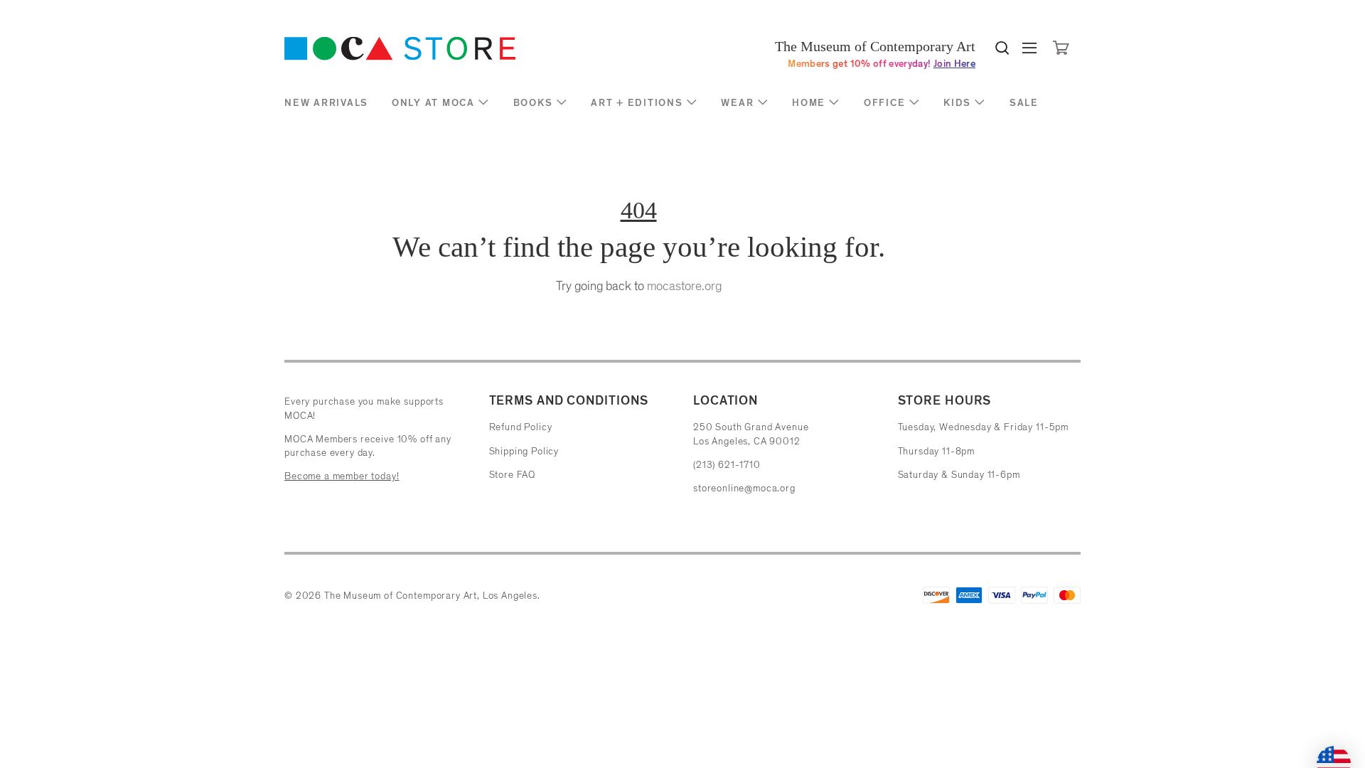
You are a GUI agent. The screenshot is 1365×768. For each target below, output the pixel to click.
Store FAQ (512, 475)
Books (533, 103)
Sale (1024, 103)
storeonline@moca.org (744, 488)
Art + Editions (637, 103)
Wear (737, 103)
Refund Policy (520, 427)
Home (808, 103)
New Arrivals (326, 103)
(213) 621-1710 (727, 465)
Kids (957, 103)
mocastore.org (684, 286)
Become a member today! (341, 476)
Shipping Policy (524, 451)
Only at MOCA (433, 103)
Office (885, 103)
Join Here (954, 64)
